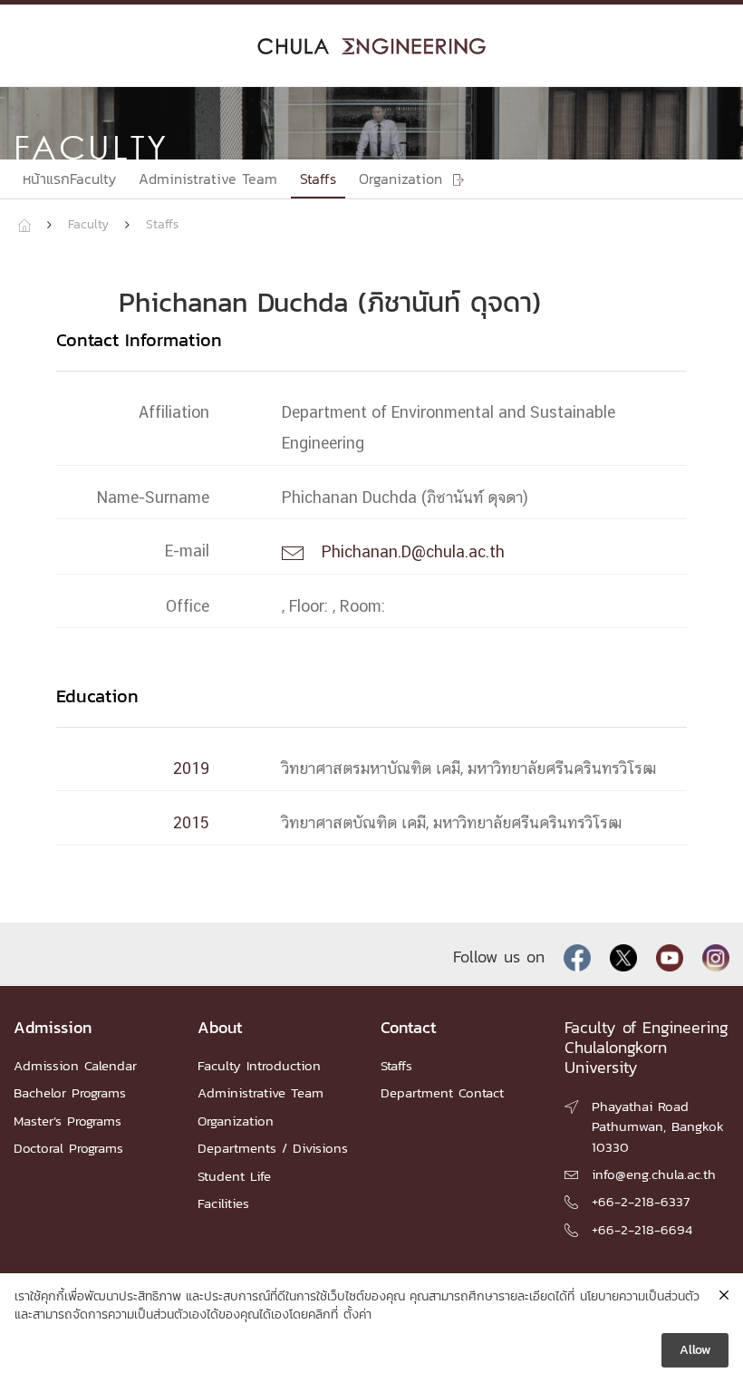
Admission (53, 1027)
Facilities (223, 1203)
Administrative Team (208, 178)
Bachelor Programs (70, 1092)
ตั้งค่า (357, 1315)
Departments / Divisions (273, 1147)
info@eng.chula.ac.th (654, 1174)
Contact (409, 1027)
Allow (695, 1349)
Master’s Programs (67, 1120)
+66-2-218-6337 (641, 1201)
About (220, 1027)
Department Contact (442, 1092)
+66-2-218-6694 (642, 1229)
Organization (236, 1120)
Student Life (234, 1175)
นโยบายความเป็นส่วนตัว (640, 1297)
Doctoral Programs (68, 1147)
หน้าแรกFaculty (69, 178)
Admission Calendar (75, 1065)
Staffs (318, 178)
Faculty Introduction (259, 1065)
